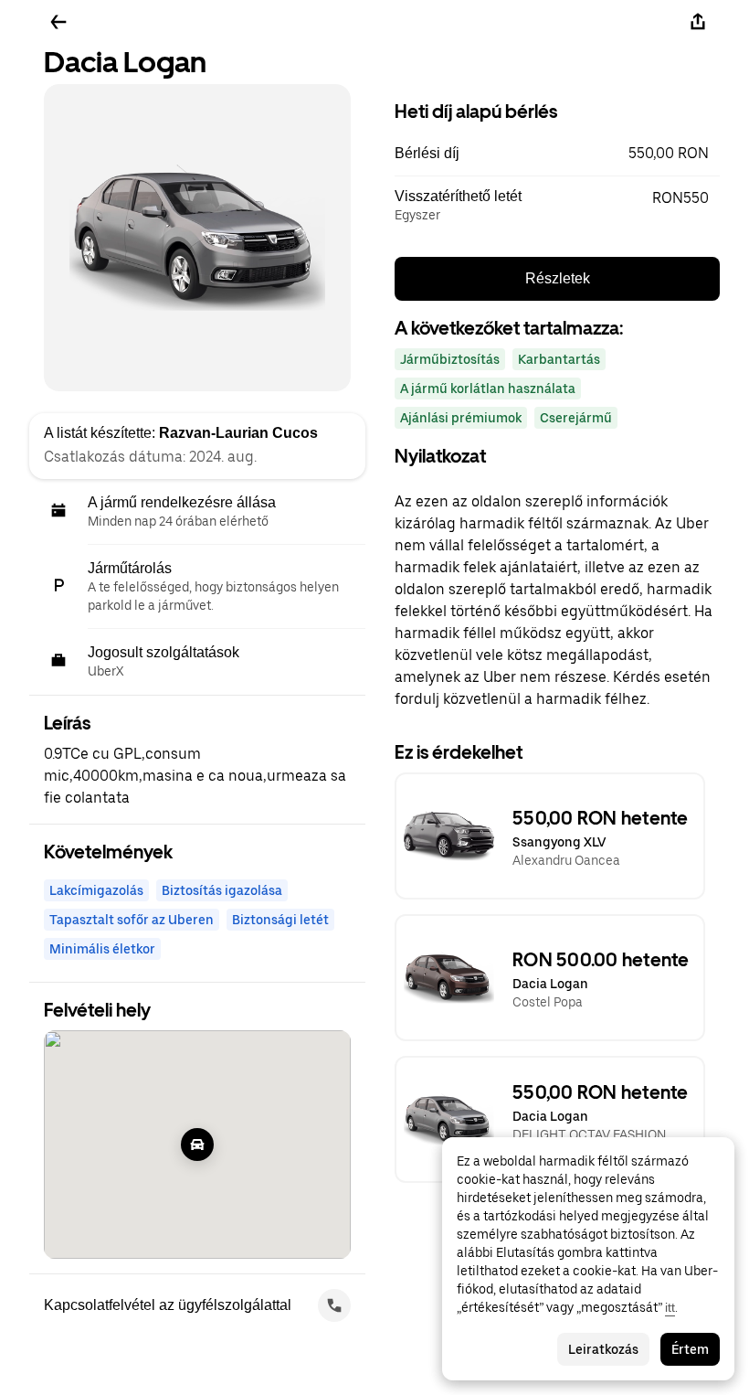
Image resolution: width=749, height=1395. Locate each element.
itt (670, 1307)
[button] (557, 154)
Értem (690, 1349)
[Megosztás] (698, 22)
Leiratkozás (603, 1349)
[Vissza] (58, 22)
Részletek (557, 278)
